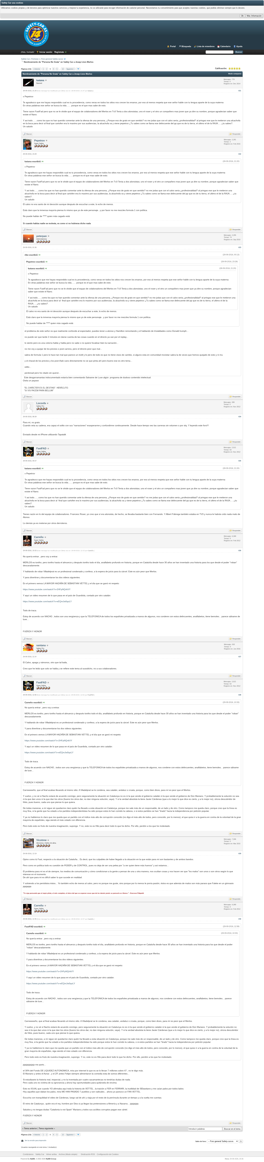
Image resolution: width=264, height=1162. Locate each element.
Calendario (225, 46)
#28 (239, 695)
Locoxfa (41, 403)
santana (41, 645)
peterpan (41, 236)
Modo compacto (234, 74)
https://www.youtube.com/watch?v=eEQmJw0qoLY (47, 601)
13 (63, 69)
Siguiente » (70, 69)
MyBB (32, 1159)
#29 (239, 853)
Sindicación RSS (88, 1154)
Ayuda (239, 46)
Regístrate (59, 52)
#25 (239, 461)
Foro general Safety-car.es (52, 59)
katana (90, 91)
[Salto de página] (78, 68)
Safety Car (25, 59)
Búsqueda (186, 46)
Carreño (39, 537)
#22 (239, 154)
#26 (239, 550)
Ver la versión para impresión (35, 1140)
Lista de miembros (206, 46)
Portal (173, 46)
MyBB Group (51, 1159)
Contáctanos (28, 1154)
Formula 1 (35, 59)
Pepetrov (39, 140)
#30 (239, 919)
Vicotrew (41, 840)
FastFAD (41, 448)
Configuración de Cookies (108, 1154)
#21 (239, 91)
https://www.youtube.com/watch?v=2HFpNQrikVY (46, 589)
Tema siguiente (46, 1128)
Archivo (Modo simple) (68, 1154)
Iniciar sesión (45, 52)
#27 (239, 657)
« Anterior (36, 69)
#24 (239, 417)
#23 (239, 247)
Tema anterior (30, 1128)
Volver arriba (51, 1154)
